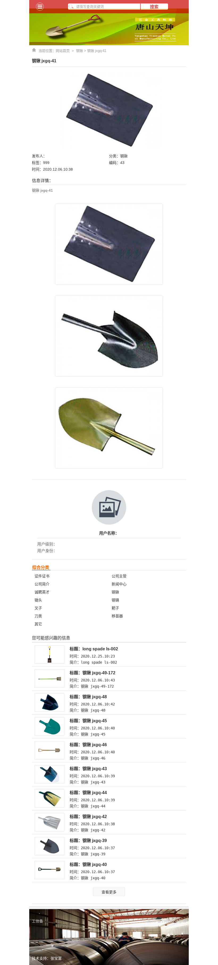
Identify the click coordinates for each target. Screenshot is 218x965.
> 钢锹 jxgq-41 (94, 51)
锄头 (38, 600)
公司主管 (119, 576)
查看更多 (109, 892)
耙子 (115, 608)
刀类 (38, 616)
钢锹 (79, 51)
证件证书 (42, 576)
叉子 (38, 608)
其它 (38, 624)
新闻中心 (119, 584)
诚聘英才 (42, 592)
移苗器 (117, 616)
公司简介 (42, 584)
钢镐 (115, 600)
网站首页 (66, 51)
